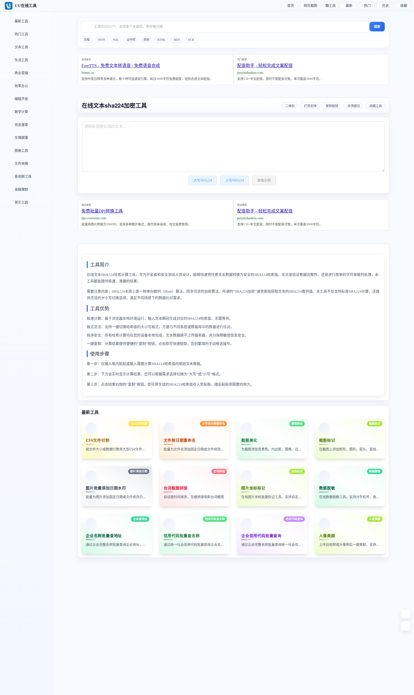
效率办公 (21, 86)
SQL (116, 39)
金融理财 (21, 189)
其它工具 (21, 202)
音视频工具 (22, 176)
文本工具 (21, 47)
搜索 (377, 26)
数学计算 (21, 112)
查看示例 (264, 180)
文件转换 (21, 163)
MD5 (177, 39)
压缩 (87, 39)
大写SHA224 (203, 180)
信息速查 (21, 125)
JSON (101, 39)
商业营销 (21, 73)
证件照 (131, 39)
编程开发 (21, 99)
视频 (146, 39)
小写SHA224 (234, 180)
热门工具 (21, 34)
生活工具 (21, 60)
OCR (191, 39)
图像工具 (21, 150)
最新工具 (21, 21)
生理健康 (21, 137)
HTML (161, 39)
